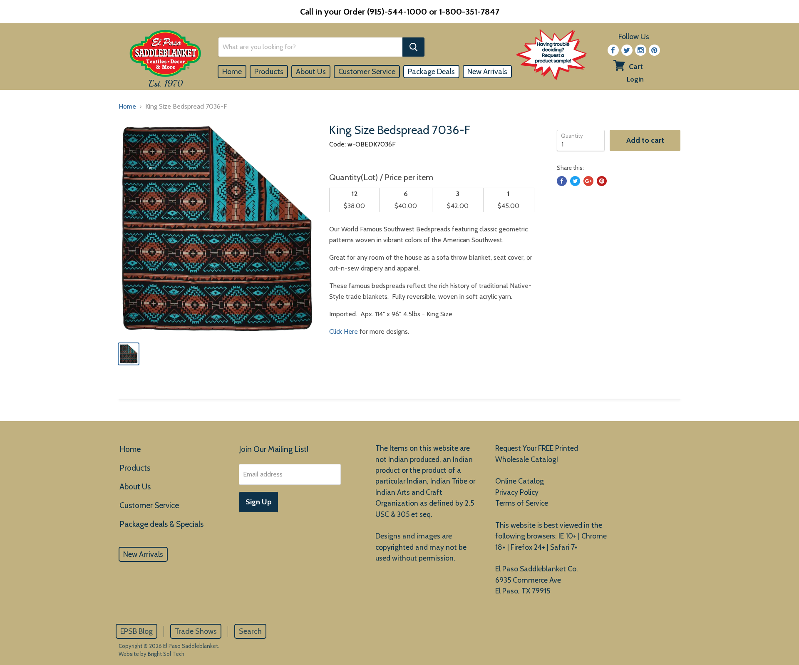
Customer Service (366, 71)
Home (232, 71)
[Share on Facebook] (562, 181)
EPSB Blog (136, 631)
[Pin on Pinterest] (602, 181)
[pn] (654, 50)
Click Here (343, 331)
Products (268, 71)
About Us (311, 71)
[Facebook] (613, 50)
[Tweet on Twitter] (575, 181)
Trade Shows (196, 631)
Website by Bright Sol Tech (151, 653)
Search (250, 631)
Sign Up (259, 501)
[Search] (413, 47)
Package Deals (431, 71)
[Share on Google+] (588, 181)
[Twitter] (627, 50)
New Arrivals (487, 71)
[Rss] (640, 50)
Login (635, 79)
